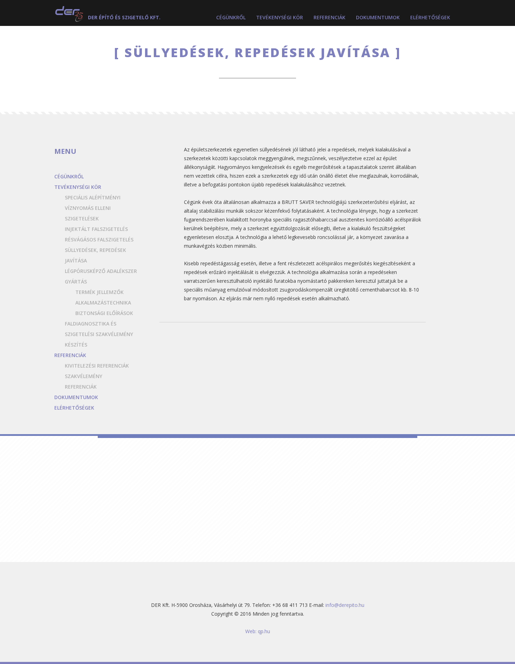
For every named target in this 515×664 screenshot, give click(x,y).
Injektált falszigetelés (96, 229)
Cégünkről (231, 17)
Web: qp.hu (257, 631)
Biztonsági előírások (104, 313)
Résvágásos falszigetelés (99, 239)
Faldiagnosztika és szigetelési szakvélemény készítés (99, 334)
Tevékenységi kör (279, 17)
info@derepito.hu (344, 605)
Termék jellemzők (99, 292)
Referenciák (329, 17)
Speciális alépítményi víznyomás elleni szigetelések (93, 208)
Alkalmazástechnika (103, 302)
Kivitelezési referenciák (97, 365)
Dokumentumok (378, 17)
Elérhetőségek (430, 17)
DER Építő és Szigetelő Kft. (124, 17)
